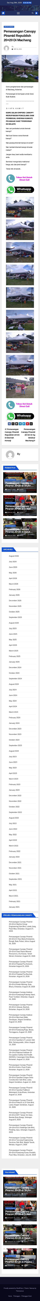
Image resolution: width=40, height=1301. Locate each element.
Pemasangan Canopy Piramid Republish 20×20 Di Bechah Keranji (12, 435)
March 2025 (13, 651)
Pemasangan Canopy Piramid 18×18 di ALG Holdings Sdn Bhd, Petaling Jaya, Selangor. (22, 1127)
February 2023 (14, 784)
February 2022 (14, 851)
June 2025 (13, 634)
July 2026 (13, 562)
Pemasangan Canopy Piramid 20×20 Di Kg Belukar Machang (28, 435)
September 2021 (15, 879)
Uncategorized (9, 26)
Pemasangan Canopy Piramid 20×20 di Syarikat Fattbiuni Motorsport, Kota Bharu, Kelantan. (22, 1090)
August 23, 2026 (13, 1265)
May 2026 (13, 573)
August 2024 (14, 684)
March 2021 (13, 896)
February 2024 (14, 718)
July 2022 (13, 823)
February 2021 (14, 901)
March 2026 (13, 584)
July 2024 (13, 690)
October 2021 (14, 873)
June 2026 (13, 567)
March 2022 (13, 846)
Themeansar (20, 1291)
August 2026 (14, 556)
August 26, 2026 (13, 1218)
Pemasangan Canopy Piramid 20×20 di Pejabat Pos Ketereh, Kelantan (21, 964)
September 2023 (15, 745)
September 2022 (15, 812)
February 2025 (14, 656)
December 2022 (15, 795)
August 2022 (14, 818)
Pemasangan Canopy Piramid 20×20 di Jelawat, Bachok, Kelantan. (20, 1007)
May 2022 (13, 834)
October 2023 (14, 740)
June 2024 (13, 695)
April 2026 (13, 578)
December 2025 (15, 601)
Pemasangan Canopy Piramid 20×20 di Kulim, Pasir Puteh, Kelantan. (20, 1067)
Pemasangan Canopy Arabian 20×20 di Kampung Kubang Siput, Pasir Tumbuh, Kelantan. (22, 994)
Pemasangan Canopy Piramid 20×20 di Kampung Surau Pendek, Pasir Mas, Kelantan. (22, 1152)
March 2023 (13, 779)
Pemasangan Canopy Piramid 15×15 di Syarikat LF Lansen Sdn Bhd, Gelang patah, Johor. (22, 1040)
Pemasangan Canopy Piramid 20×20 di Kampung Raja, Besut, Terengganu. (21, 1030)
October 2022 (14, 807)
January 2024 (14, 723)
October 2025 (14, 612)
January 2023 (14, 790)
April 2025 (13, 645)
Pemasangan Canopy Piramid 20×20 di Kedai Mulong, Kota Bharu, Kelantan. (20, 984)
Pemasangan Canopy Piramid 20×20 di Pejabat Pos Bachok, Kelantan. (21, 974)
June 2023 (13, 762)
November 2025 (15, 606)
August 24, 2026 (13, 1241)
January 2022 (14, 857)
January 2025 (14, 662)
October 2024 (14, 673)
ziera (21, 489)
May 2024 (13, 701)
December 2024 (15, 667)
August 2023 (14, 751)
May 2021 (13, 885)
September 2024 (15, 679)
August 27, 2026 (13, 1194)
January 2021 (14, 907)
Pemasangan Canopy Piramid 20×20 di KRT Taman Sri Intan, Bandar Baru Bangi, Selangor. (21, 1115)
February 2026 (14, 589)
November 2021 (15, 868)
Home (10, 1296)
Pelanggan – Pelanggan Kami (22, 1296)
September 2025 (15, 617)
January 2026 (14, 595)
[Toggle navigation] (18, 13)
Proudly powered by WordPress (14, 1288)
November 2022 (15, 801)
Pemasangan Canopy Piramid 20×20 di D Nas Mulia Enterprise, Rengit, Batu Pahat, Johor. (22, 939)
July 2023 (13, 756)
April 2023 (13, 773)
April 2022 (13, 840)
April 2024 (13, 706)
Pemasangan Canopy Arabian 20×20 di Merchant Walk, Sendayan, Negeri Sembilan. (20, 1017)
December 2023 (15, 729)
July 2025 (13, 628)
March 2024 (13, 712)
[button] (32, 13)
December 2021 (15, 862)
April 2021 (13, 890)
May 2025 (13, 640)
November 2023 (15, 734)
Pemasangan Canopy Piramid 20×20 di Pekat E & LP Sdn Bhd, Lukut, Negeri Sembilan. (21, 1102)
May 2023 (13, 768)
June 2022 (13, 829)
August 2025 (14, 623)
